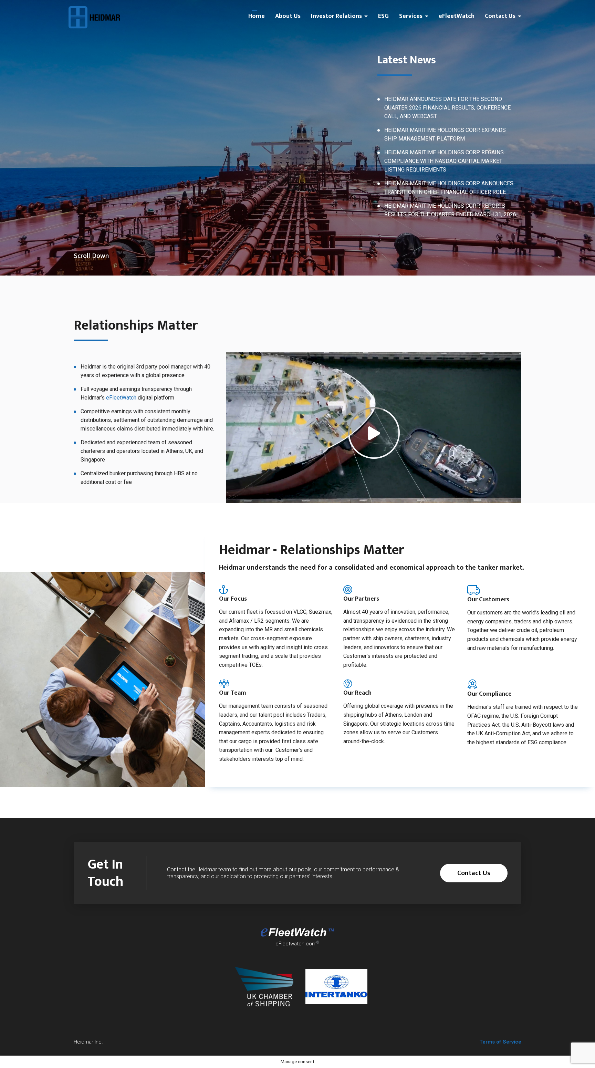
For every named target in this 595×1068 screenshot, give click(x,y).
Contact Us (500, 16)
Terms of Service (500, 1042)
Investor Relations (336, 16)
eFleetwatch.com (295, 944)
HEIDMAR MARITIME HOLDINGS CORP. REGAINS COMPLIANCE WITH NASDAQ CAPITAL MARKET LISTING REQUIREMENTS (444, 161)
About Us (288, 16)
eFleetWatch (456, 16)
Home (256, 16)
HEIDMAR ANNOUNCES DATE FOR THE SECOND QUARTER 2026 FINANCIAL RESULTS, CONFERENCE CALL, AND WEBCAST (447, 108)
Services (410, 16)
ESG (383, 16)
